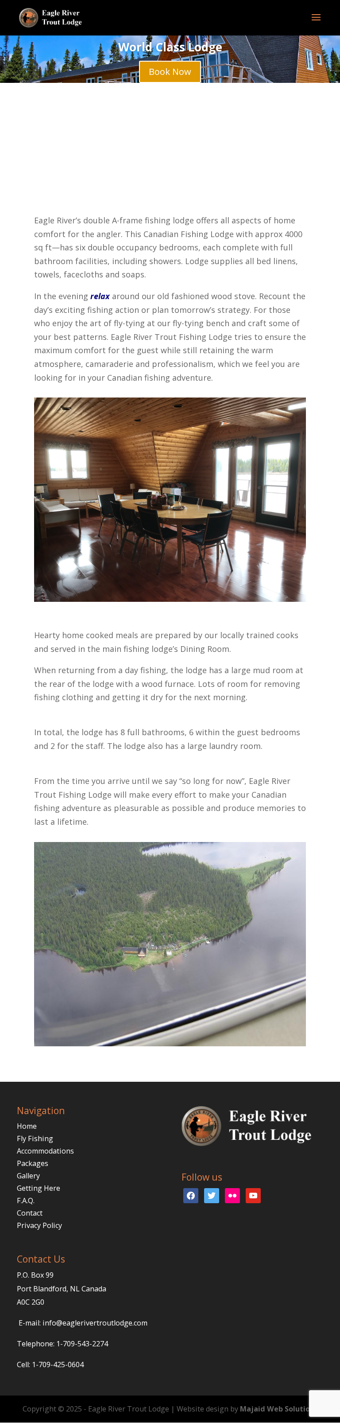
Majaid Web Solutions (279, 1409)
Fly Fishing (35, 1138)
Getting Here (38, 1188)
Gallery (28, 1176)
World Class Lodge (170, 47)
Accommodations (45, 1151)
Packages (32, 1163)
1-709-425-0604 (58, 1364)
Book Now (170, 72)
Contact (29, 1213)
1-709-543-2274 (82, 1344)
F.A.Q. (26, 1200)
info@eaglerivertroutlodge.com (94, 1323)
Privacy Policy (39, 1225)
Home (27, 1126)
